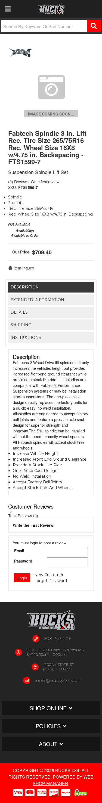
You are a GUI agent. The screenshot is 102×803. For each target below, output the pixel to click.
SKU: (12, 187)
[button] (51, 26)
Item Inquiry (24, 268)
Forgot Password (50, 580)
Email (19, 550)
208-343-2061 (58, 638)
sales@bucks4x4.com (58, 680)
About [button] (48, 744)
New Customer (48, 574)
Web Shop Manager (63, 780)
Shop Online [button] (48, 708)
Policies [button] (48, 726)
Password (23, 561)
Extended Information (37, 299)
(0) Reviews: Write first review (33, 181)
